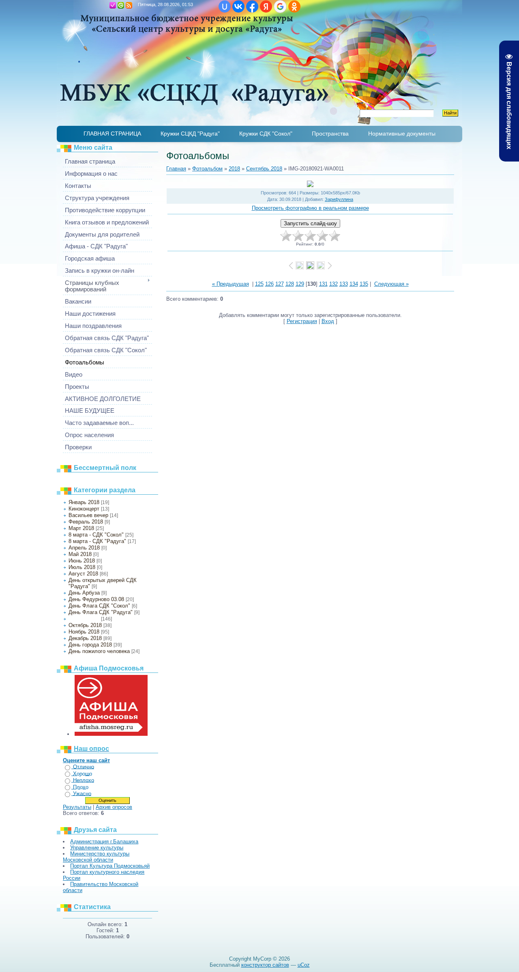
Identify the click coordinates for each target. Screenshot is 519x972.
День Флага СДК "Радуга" (101, 612)
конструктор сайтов (265, 965)
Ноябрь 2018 (84, 632)
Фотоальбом (207, 169)
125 (259, 284)
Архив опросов (114, 807)
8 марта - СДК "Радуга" (97, 541)
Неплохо (83, 780)
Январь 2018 (84, 502)
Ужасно (82, 794)
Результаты (77, 807)
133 (343, 284)
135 (364, 284)
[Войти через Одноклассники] (294, 6)
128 (289, 284)
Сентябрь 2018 (84, 618)
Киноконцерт (84, 509)
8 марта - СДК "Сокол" (96, 535)
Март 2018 (81, 528)
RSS (129, 5)
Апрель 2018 (84, 548)
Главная (104, 5)
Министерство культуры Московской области (96, 857)
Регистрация (112, 5)
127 (279, 284)
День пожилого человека (99, 651)
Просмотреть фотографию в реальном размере (310, 208)
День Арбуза (84, 593)
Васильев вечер (88, 515)
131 (323, 284)
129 (300, 284)
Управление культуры (96, 848)
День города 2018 (90, 645)
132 (333, 284)
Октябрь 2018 (85, 625)
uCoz (304, 965)
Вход (121, 5)
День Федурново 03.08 (96, 599)
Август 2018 (83, 574)
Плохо (80, 787)
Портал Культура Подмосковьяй (110, 866)
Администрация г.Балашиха (104, 841)
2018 (234, 169)
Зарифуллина (339, 199)
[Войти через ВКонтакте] (238, 6)
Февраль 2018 (86, 522)
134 (354, 284)
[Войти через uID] (225, 6)
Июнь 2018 (82, 561)
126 (269, 284)
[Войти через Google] (280, 6)
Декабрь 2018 (85, 638)
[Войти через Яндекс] (266, 6)
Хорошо (82, 774)
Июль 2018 (82, 567)
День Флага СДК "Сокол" (99, 606)
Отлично (83, 767)
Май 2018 (80, 554)
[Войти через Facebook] (252, 6)
